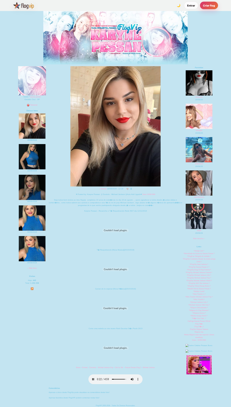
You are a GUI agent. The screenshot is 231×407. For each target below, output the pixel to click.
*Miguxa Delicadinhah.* (199, 308)
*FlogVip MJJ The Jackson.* (199, 283)
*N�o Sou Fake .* (199, 318)
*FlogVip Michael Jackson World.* (199, 280)
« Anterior (102, 189)
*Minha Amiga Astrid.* (199, 316)
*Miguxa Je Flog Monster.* (199, 310)
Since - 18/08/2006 (199, 340)
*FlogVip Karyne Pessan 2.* (199, 267)
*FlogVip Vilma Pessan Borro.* (199, 286)
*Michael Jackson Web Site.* (199, 305)
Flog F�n (199, 324)
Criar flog (209, 5)
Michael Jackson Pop (105, 367)
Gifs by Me (119, 367)
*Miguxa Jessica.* (199, 313)
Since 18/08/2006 (148, 194)
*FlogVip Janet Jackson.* (199, 264)
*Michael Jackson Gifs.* (199, 302)
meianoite (198, 97)
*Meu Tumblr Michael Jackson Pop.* (199, 297)
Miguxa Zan (199, 332)
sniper (199, 230)
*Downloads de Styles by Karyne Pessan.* (199, 253)
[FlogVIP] (23, 5)
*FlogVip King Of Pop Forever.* (199, 270)
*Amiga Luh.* (199, 251)
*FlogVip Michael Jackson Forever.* (199, 272)
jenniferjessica (199, 197)
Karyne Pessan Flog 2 (133, 367)
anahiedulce (199, 164)
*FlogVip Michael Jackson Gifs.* (199, 275)
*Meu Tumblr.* (199, 299)
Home (78, 367)
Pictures (85, 367)
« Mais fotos (32, 268)
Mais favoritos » (199, 238)
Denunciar (33, 105)
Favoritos (93, 367)
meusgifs (199, 130)
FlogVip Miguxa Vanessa (199, 329)
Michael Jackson (149, 367)
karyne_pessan (35, 97)
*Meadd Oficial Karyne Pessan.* (199, 289)
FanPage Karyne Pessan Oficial (199, 321)
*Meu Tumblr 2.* (199, 294)
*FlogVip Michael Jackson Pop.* (199, 278)
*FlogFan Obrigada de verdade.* (199, 256)
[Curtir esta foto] (127, 188)
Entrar (191, 5)
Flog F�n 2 (199, 326)
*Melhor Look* (199, 291)
